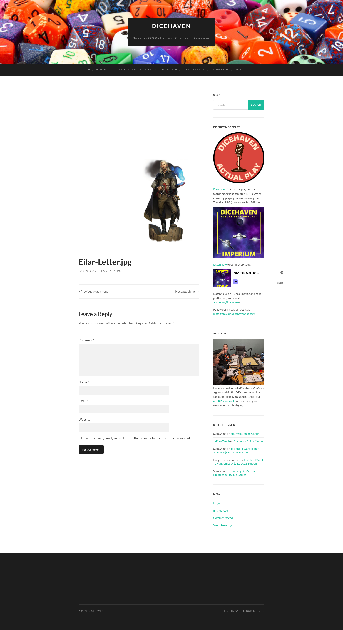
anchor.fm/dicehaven (226, 302)
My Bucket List (193, 69)
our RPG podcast (223, 401)
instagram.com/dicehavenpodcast (234, 313)
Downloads (220, 69)
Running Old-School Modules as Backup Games (234, 472)
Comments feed (223, 517)
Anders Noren (245, 610)
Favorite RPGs (142, 69)
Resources (166, 69)
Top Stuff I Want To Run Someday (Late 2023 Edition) (236, 450)
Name (84, 382)
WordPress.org (222, 525)
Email (83, 401)
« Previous (93, 291)
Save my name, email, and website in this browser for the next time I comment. (137, 438)
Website (84, 419)
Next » (187, 291)
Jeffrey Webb (221, 441)
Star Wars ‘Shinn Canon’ (245, 433)
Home (82, 69)
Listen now (220, 264)
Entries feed (220, 510)
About (239, 69)
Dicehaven (171, 26)
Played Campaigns (109, 69)
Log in (217, 503)
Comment (86, 340)
